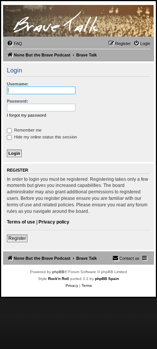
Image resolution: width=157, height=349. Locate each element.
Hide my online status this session (45, 137)
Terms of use (21, 222)
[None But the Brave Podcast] (58, 21)
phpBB (58, 272)
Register (17, 238)
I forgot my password (26, 115)
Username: (18, 84)
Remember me (27, 130)
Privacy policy (53, 222)
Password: (17, 101)
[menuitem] (14, 43)
